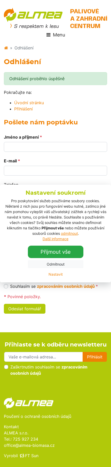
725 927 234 (25, 439)
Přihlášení (23, 108)
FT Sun (31, 455)
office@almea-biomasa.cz (29, 445)
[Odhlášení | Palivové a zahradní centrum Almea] (55, 18)
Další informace (55, 239)
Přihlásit (94, 356)
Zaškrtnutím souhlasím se (49, 370)
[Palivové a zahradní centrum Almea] (6, 47)
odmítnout (69, 233)
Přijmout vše (56, 252)
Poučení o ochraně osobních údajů (37, 416)
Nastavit (56, 274)
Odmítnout (56, 264)
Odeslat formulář (24, 308)
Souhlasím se (54, 286)
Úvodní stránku (29, 102)
